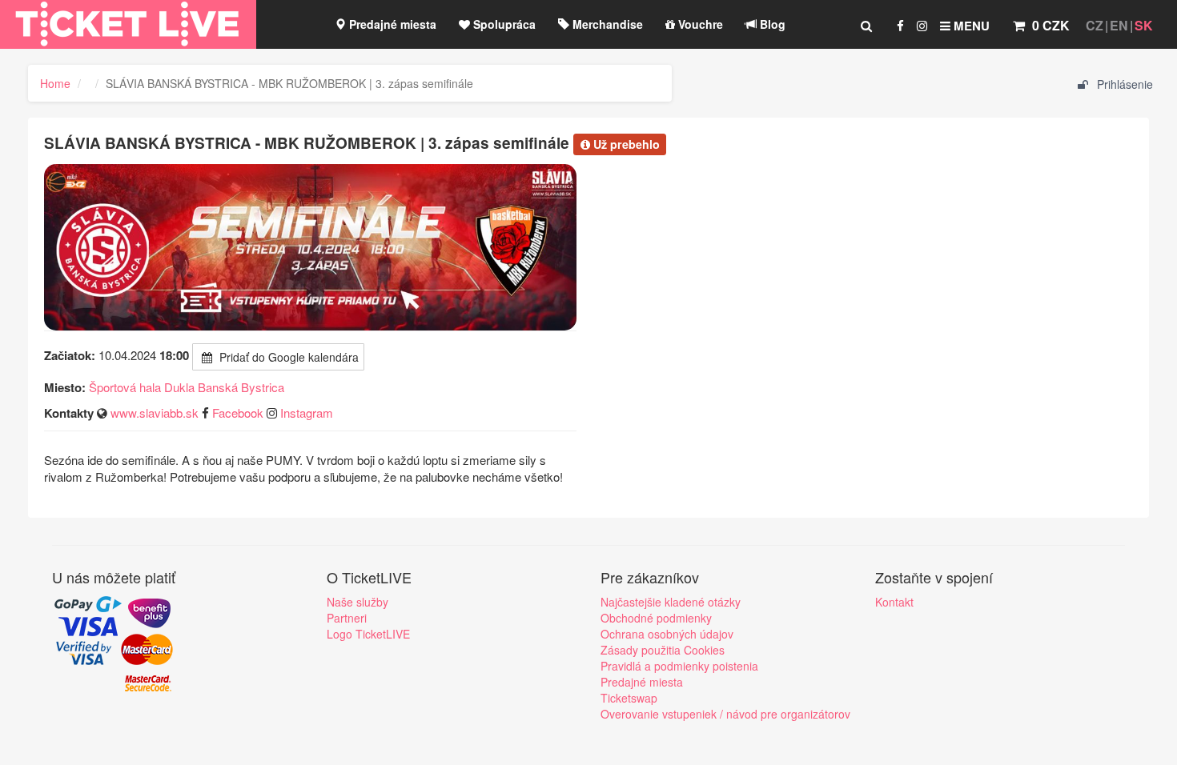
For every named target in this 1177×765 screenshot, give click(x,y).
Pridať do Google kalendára (287, 357)
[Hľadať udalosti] (866, 25)
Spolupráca (503, 24)
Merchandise (606, 24)
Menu (970, 25)
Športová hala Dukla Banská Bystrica (186, 386)
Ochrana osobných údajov (667, 634)
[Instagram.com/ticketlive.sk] (922, 25)
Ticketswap (629, 698)
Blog (771, 24)
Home (55, 83)
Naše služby (357, 602)
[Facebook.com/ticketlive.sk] (900, 25)
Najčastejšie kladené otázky (671, 602)
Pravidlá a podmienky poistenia (679, 666)
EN (1119, 25)
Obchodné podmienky (656, 618)
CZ (1094, 25)
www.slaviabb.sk (154, 412)
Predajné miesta (391, 24)
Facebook (237, 412)
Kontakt (894, 602)
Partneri (347, 618)
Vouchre (699, 24)
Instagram (306, 412)
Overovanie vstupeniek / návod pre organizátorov (725, 714)
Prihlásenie (1123, 84)
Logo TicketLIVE (368, 634)
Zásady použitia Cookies (663, 650)
